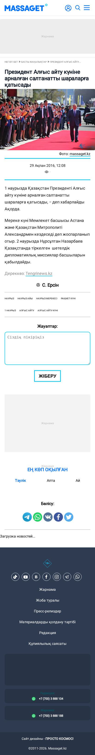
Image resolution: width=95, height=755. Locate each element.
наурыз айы (25, 298)
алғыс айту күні (48, 310)
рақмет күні (68, 298)
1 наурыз (10, 310)
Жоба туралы (47, 600)
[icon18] (47, 566)
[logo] (26, 7)
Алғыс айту (26, 310)
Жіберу (47, 376)
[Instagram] (56, 577)
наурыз (9, 298)
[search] (77, 8)
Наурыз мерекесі (46, 298)
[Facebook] (46, 577)
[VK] (36, 577)
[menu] (86, 8)
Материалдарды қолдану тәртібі (47, 622)
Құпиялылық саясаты (47, 643)
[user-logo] (68, 10)
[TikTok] (15, 577)
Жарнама (47, 589)
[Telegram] (67, 577)
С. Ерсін (50, 285)
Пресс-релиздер (47, 611)
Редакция (47, 633)
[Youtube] (25, 577)
